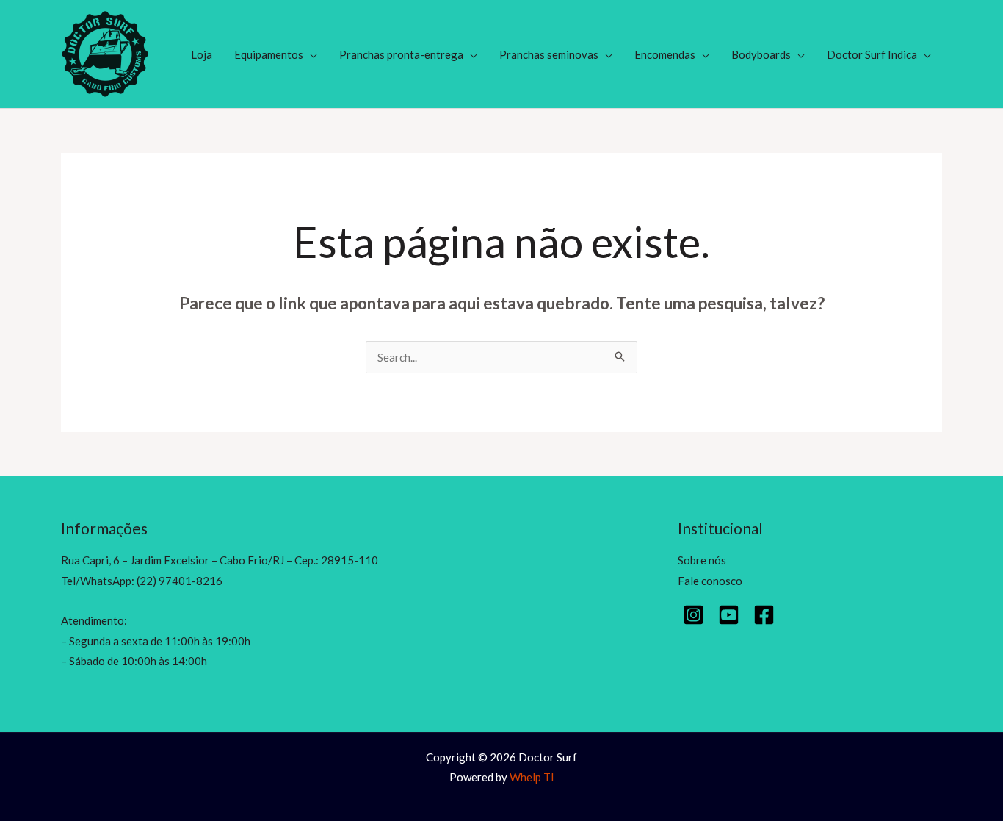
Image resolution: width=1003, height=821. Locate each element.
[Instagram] (693, 615)
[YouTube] (729, 615)
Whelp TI (532, 777)
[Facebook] (764, 615)
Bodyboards (761, 54)
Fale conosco (710, 580)
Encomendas (664, 54)
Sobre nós (702, 560)
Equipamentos (268, 54)
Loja (201, 54)
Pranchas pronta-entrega (401, 54)
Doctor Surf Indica (872, 54)
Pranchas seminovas (548, 54)
